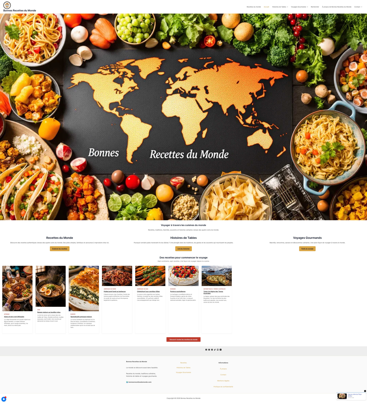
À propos (223, 369)
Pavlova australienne (177, 291)
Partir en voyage (307, 249)
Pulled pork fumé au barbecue (115, 291)
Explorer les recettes (59, 249)
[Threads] (220, 350)
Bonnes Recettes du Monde (19, 10)
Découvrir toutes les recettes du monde (183, 339)
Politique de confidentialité (223, 387)
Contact (357, 7)
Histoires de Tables (279, 7)
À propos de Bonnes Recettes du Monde (336, 7)
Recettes (183, 363)
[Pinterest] (212, 350)
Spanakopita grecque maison (81, 317)
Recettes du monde (254, 7)
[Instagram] (209, 350)
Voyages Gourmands (298, 7)
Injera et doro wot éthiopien (14, 317)
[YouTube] (218, 350)
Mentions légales (223, 381)
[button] (287, 7)
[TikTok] (215, 350)
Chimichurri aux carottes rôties (148, 291)
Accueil (266, 7)
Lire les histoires (184, 249)
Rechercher (315, 7)
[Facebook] (206, 350)
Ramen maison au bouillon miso (48, 312)
